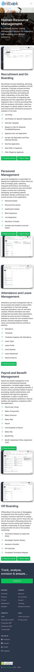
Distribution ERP (6, 626)
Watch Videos (24, 158)
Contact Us (17, 581)
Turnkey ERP (5, 629)
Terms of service (23, 616)
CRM (2, 616)
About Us (21, 594)
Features (4, 597)
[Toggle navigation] (31, 3)
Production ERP (6, 623)
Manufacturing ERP (7, 620)
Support (21, 600)
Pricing (3, 600)
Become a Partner (24, 606)
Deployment (5, 603)
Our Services (22, 597)
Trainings (21, 603)
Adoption (4, 606)
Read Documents (9, 158)
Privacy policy (22, 620)
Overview (4, 594)
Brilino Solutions (7, 667)
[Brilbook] (10, 3)
